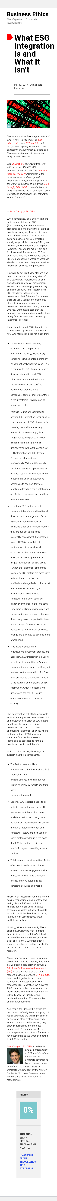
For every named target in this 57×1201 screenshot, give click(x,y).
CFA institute (18, 163)
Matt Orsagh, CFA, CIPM (22, 211)
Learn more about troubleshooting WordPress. (28, 1162)
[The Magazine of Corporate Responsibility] (28, 14)
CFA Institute (32, 143)
